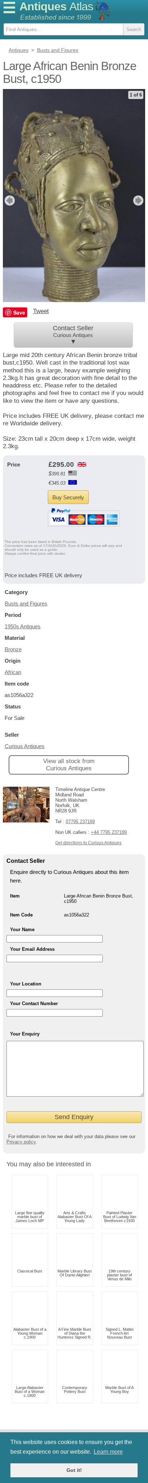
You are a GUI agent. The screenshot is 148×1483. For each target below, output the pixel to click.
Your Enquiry (25, 1034)
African (13, 672)
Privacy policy (21, 1142)
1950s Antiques (23, 626)
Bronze (13, 649)
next (139, 201)
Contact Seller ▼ (73, 335)
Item (15, 896)
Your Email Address (32, 949)
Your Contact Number (34, 1003)
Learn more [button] (108, 1452)
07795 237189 (80, 821)
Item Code (21, 915)
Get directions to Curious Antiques (88, 842)
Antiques (56, 6)
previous (9, 201)
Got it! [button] (74, 1470)
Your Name (22, 929)
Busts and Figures (26, 603)
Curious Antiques (25, 746)
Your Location (25, 984)
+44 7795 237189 (109, 832)
